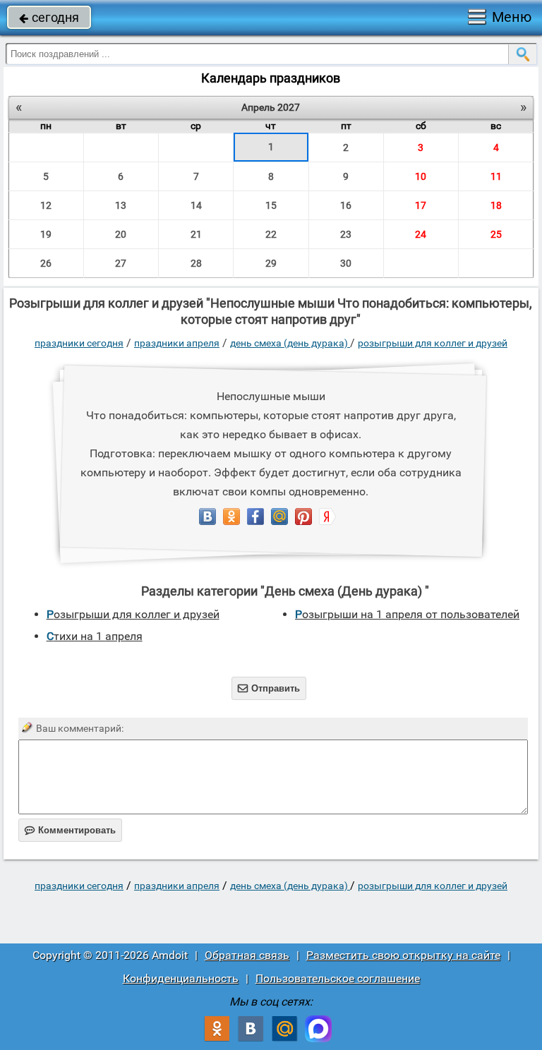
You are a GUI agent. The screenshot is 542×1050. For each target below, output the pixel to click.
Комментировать (70, 830)
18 (496, 205)
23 (345, 234)
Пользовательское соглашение (337, 978)
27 (120, 263)
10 (420, 176)
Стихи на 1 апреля (95, 636)
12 (46, 205)
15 (271, 205)
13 (120, 205)
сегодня (49, 17)
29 (271, 263)
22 (271, 234)
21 (196, 234)
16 (345, 205)
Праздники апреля (176, 343)
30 (345, 263)
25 (496, 234)
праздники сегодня (79, 343)
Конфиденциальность (181, 978)
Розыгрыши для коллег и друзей (432, 343)
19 (46, 234)
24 (420, 234)
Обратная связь (247, 955)
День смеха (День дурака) (290, 343)
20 (120, 234)
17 (420, 205)
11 (496, 176)
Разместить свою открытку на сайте (403, 955)
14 (196, 205)
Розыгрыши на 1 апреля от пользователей (407, 614)
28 (196, 263)
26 (46, 263)
